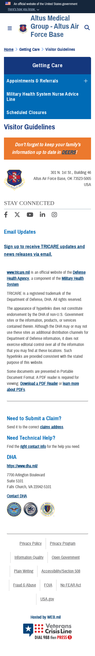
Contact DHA (17, 496)
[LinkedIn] (42, 215)
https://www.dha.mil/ (22, 466)
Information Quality (29, 557)
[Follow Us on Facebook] (6, 215)
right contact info (33, 446)
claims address (51, 427)
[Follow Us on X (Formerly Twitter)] (17, 215)
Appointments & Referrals (32, 81)
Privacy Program (62, 543)
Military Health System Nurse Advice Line (43, 96)
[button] (24, 9)
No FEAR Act (70, 585)
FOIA (48, 585)
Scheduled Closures (26, 112)
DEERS (68, 152)
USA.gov (47, 599)
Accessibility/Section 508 (60, 571)
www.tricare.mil (18, 272)
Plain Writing (23, 571)
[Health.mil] (30, 508)
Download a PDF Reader (39, 383)
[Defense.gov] (14, 508)
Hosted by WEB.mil (46, 617)
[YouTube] (30, 215)
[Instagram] (54, 215)
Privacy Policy (31, 543)
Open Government (66, 557)
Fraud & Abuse (24, 585)
